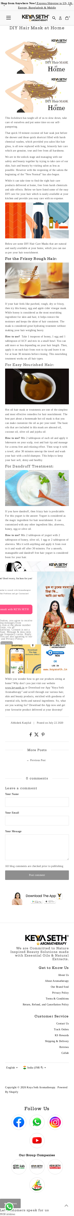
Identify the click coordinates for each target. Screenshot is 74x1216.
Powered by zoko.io (6, 642)
